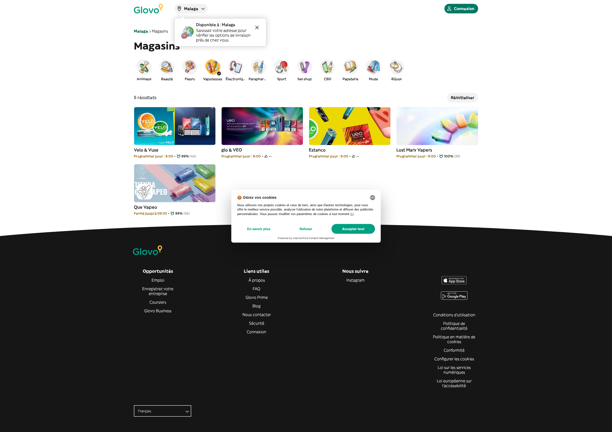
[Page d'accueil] (148, 8)
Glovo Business (157, 310)
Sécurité (256, 323)
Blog (256, 306)
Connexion (256, 331)
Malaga (141, 31)
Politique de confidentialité (454, 326)
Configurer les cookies (454, 358)
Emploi (158, 280)
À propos (256, 280)
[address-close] (257, 27)
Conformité (454, 350)
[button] (144, 69)
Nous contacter (256, 314)
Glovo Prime (257, 297)
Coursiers (157, 302)
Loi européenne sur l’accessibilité (454, 383)
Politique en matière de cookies (454, 339)
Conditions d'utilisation (454, 314)
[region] (306, 69)
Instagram (355, 280)
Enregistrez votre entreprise (157, 291)
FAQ (256, 288)
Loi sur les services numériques (454, 370)
